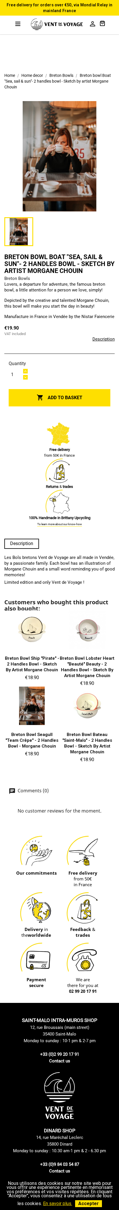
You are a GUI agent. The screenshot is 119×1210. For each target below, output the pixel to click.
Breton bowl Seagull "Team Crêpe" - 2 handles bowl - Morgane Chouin (31, 740)
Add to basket (59, 397)
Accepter (88, 1203)
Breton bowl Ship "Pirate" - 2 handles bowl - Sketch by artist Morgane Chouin (32, 664)
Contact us (59, 1061)
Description (103, 339)
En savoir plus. (57, 1203)
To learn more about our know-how (59, 524)
